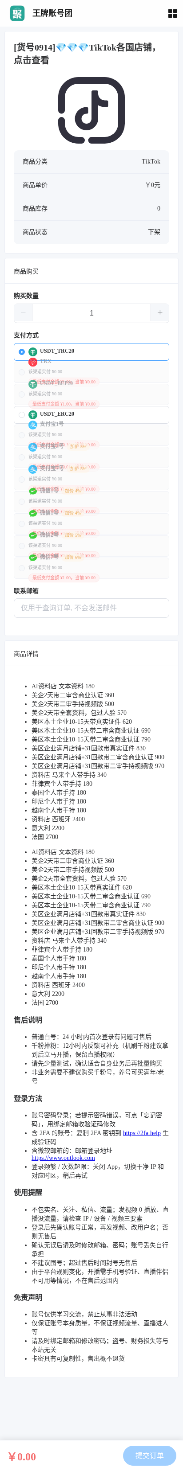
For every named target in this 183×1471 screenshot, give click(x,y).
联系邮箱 (26, 591)
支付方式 (26, 335)
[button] (23, 312)
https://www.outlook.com (63, 1158)
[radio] (91, 352)
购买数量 (26, 296)
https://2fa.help (142, 1133)
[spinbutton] (91, 313)
